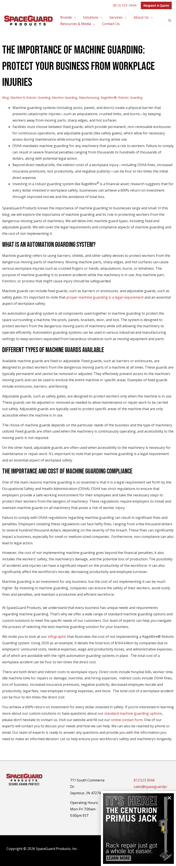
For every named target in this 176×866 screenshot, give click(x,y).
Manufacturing (89, 97)
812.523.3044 (144, 780)
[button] (156, 5)
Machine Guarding (64, 97)
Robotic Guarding (130, 97)
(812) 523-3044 (125, 5)
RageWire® (109, 97)
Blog (5, 97)
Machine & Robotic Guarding (30, 97)
